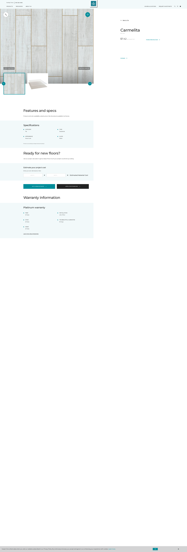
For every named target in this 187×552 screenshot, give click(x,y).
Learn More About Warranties (30, 234)
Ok (155, 549)
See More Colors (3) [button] (84, 68)
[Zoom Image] (6, 14)
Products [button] (10, 6)
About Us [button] (28, 6)
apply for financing (71, 186)
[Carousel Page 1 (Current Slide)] (14, 84)
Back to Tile (126, 20)
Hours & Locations (150, 6)
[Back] (3, 83)
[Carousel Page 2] (38, 84)
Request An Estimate (165, 6)
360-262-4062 (19, 2)
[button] (174, 6)
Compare (122, 58)
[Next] (90, 83)
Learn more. (111, 549)
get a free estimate (38, 186)
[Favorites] (177, 6)
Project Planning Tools (152, 39)
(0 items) (180, 6)
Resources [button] (19, 6)
